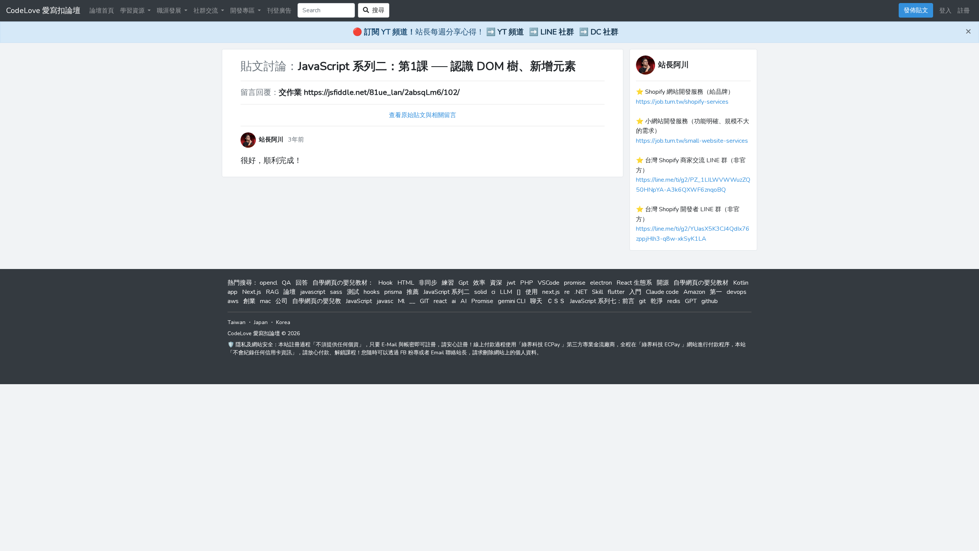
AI (463, 301)
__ (412, 301)
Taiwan (237, 322)
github (709, 301)
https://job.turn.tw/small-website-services (692, 141)
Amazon (694, 292)
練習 (448, 283)
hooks (372, 292)
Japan (261, 322)
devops (736, 292)
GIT (424, 301)
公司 (281, 301)
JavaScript (359, 301)
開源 (663, 283)
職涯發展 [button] (170, 11)
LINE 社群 (557, 32)
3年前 (296, 139)
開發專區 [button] (243, 11)
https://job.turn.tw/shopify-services (682, 102)
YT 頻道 (511, 32)
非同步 (428, 283)
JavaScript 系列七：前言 (602, 301)
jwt (511, 283)
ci (493, 292)
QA (286, 283)
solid (480, 292)
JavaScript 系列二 (446, 292)
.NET (580, 292)
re (567, 292)
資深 (496, 283)
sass (336, 292)
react (440, 301)
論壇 (289, 292)
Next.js (251, 292)
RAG (272, 292)
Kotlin (740, 283)
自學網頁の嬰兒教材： (343, 283)
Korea (283, 322)
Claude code (662, 292)
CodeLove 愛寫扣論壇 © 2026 (264, 333)
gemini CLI (511, 301)
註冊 (964, 11)
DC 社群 (604, 32)
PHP (526, 283)
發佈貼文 (916, 10)
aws (233, 301)
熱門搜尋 (240, 283)
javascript (312, 292)
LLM (506, 292)
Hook (385, 283)
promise (574, 283)
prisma (393, 292)
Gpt (463, 283)
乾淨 (656, 301)
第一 (716, 292)
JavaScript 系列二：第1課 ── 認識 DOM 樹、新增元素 (437, 66)
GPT (691, 301)
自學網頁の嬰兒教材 (701, 283)
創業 (249, 301)
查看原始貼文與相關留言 (422, 115)
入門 (635, 292)
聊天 (536, 301)
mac (265, 301)
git (642, 301)
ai (454, 301)
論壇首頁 (101, 11)
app (232, 292)
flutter (616, 292)
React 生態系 (634, 283)
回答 (302, 283)
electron (601, 283)
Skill (597, 292)
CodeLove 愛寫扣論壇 (43, 10)
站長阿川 (673, 65)
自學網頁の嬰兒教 (316, 301)
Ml (401, 301)
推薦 (413, 292)
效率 (479, 283)
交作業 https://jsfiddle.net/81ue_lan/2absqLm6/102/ (369, 92)
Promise (482, 301)
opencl (268, 283)
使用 (531, 292)
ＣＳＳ (556, 301)
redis (673, 301)
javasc (385, 301)
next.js (551, 292)
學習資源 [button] (133, 11)
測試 (353, 292)
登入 (945, 11)
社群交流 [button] (207, 11)
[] (519, 292)
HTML (405, 283)
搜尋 (376, 10)
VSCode (548, 283)
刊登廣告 (279, 11)
